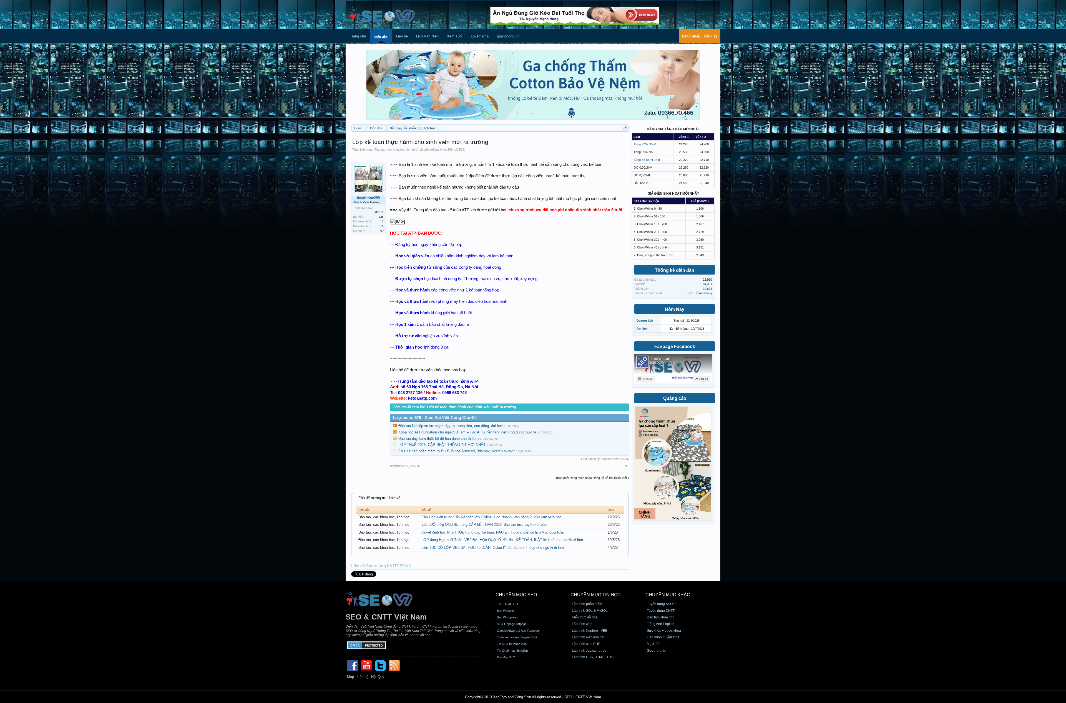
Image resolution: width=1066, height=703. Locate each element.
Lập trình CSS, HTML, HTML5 (594, 657)
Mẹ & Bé (653, 644)
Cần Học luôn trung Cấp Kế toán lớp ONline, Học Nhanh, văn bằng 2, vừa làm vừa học (491, 517)
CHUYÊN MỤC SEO (516, 594)
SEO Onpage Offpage (512, 624)
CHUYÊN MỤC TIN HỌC (595, 594)
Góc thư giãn (656, 651)
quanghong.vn (508, 36)
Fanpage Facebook (674, 346)
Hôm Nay (674, 309)
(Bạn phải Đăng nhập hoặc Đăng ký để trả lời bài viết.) (592, 477)
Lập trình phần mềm (587, 604)
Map (350, 677)
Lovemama (480, 36)
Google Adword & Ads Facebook (518, 630)
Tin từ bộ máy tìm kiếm (512, 650)
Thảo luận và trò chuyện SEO (517, 637)
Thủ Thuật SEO (507, 604)
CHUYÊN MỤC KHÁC (667, 594)
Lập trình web (582, 624)
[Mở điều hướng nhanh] (625, 128)
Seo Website (505, 610)
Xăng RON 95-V (645, 144)
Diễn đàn (381, 37)
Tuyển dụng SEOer (661, 604)
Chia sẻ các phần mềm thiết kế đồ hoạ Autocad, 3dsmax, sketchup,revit (456, 451)
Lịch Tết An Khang (700, 293)
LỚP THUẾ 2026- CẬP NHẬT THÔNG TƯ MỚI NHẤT (442, 445)
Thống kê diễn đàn (674, 270)
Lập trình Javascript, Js (589, 651)
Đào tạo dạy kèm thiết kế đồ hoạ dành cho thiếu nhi (439, 438)
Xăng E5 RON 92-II (647, 159)
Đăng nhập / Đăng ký (700, 36)
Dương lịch (645, 320)
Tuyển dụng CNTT (661, 611)
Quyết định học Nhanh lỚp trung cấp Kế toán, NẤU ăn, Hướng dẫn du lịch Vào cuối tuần (492, 532)
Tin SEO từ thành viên (512, 644)
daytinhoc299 (443, 149)
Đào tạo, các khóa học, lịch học (396, 149)
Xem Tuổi (454, 36)
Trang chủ (358, 36)
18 (382, 226)
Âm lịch (642, 328)
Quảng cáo (674, 398)
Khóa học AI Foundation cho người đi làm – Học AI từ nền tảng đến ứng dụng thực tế (467, 432)
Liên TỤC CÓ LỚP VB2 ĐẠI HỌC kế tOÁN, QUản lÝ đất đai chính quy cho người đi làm (492, 547)
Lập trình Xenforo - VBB (589, 631)
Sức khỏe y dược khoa (664, 631)
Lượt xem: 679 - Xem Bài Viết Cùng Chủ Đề (435, 417)
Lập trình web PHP (586, 644)
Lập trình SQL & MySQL (590, 611)
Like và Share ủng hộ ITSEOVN (381, 566)
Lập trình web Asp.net (588, 637)
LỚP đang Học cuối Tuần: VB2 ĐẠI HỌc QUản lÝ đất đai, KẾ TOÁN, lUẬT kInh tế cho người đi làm (502, 540)
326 (381, 216)
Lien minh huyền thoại (663, 637)
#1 (627, 466)
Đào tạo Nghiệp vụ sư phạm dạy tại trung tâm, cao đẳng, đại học (450, 426)
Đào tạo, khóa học (660, 617)
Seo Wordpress (507, 617)
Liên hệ (402, 36)
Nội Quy (377, 677)
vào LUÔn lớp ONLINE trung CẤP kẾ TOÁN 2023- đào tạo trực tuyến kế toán (484, 524)
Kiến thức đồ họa (585, 617)
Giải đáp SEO (506, 657)
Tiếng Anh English (660, 624)
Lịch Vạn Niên (427, 36)
